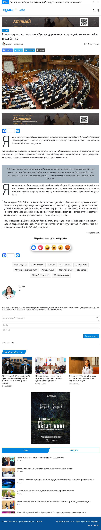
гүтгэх (52, 264)
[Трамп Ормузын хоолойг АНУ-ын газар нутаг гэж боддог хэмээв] (8, 461)
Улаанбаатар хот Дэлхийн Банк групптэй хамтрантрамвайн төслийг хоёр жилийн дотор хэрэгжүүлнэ (53, 502)
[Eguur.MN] (14, 10)
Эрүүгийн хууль (66, 270)
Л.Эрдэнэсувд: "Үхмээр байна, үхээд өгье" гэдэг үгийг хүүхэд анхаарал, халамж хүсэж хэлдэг (82, 378)
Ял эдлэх (82, 270)
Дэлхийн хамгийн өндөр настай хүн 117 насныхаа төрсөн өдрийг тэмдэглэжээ (36, 2)
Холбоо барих (75, 521)
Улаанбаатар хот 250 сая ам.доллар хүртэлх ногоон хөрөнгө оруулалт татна (45, 469)
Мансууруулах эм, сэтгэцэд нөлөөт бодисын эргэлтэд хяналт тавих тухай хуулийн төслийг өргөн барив (49, 378)
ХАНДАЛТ (74, 450)
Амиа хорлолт (38, 264)
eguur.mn (39, 521)
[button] (50, 22)
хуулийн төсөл (48, 270)
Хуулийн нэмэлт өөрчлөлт (26, 270)
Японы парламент (62, 275)
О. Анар (8, 44)
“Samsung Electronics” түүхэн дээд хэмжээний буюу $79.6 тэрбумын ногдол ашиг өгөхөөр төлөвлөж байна (55, 480)
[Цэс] (98, 11)
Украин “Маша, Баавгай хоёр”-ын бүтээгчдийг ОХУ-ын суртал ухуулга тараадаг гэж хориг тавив (51, 513)
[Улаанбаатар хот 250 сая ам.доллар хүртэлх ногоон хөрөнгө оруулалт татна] (8, 472)
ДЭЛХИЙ (5, 30)
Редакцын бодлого (62, 521)
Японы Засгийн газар (41, 275)
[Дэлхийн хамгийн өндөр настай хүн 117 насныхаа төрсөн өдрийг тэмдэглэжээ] (8, 494)
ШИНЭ (25, 450)
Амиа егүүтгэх (20, 264)
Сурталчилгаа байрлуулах (90, 521)
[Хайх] (93, 11)
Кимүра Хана (81, 264)
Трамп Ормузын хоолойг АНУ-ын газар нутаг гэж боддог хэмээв (40, 458)
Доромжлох (65, 264)
